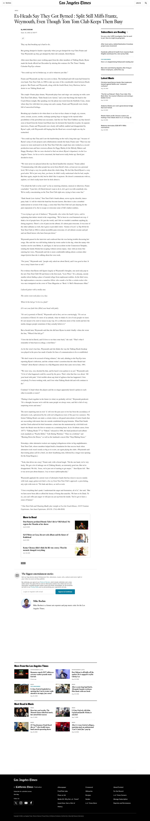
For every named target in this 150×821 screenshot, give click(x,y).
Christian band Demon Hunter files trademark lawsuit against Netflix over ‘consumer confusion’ (116, 84)
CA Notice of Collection (55, 816)
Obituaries (89, 791)
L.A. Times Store (91, 803)
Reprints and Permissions (122, 803)
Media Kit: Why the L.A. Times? (68, 799)
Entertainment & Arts (37, 669)
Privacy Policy (35, 587)
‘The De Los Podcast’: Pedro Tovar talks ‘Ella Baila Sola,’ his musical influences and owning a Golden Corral (117, 96)
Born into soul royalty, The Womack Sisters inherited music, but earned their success (42, 712)
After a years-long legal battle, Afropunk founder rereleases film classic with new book (82, 689)
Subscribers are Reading (113, 32)
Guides (88, 799)
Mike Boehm (39, 601)
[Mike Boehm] (26, 603)
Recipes (88, 795)
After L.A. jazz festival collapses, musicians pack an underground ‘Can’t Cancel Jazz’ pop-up (83, 727)
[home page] (75, 3)
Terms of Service (45, 582)
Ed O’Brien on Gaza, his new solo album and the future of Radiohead (45, 536)
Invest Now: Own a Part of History (66, 805)
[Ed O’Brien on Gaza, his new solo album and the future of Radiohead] (81, 538)
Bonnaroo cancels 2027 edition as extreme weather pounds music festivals (42, 674)
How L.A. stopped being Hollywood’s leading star (117, 62)
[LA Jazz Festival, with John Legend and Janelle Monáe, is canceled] (63, 712)
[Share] (23, 38)
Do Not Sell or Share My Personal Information (73, 816)
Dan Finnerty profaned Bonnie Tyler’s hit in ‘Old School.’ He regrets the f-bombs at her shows (46, 523)
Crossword (89, 787)
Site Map (16, 794)
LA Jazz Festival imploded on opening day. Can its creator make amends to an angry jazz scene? (42, 691)
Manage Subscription (120, 799)
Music (16, 10)
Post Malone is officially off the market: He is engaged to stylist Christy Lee (83, 674)
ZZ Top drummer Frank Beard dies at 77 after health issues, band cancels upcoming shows (41, 727)
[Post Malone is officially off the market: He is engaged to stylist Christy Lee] (63, 674)
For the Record (118, 791)
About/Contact (118, 787)
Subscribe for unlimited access (23, 791)
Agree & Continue (65, 592)
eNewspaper (62, 787)
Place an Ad (62, 795)
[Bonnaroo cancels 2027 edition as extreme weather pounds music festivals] (21, 674)
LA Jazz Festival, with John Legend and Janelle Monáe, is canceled (82, 712)
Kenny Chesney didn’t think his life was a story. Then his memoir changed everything (45, 549)
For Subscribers (35, 686)
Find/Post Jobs (63, 791)
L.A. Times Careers (120, 795)
